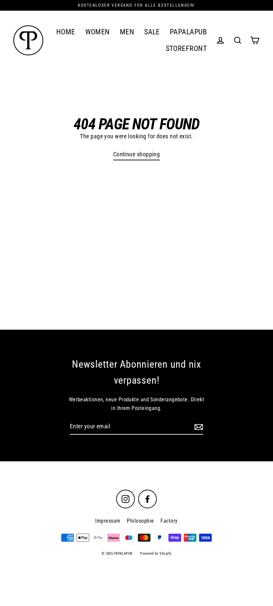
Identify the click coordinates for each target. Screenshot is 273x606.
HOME (65, 32)
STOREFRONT (186, 48)
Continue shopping (136, 154)
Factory (168, 521)
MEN (127, 32)
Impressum (107, 521)
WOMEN (97, 32)
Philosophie (140, 521)
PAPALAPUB (188, 32)
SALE (152, 32)
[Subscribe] (197, 427)
